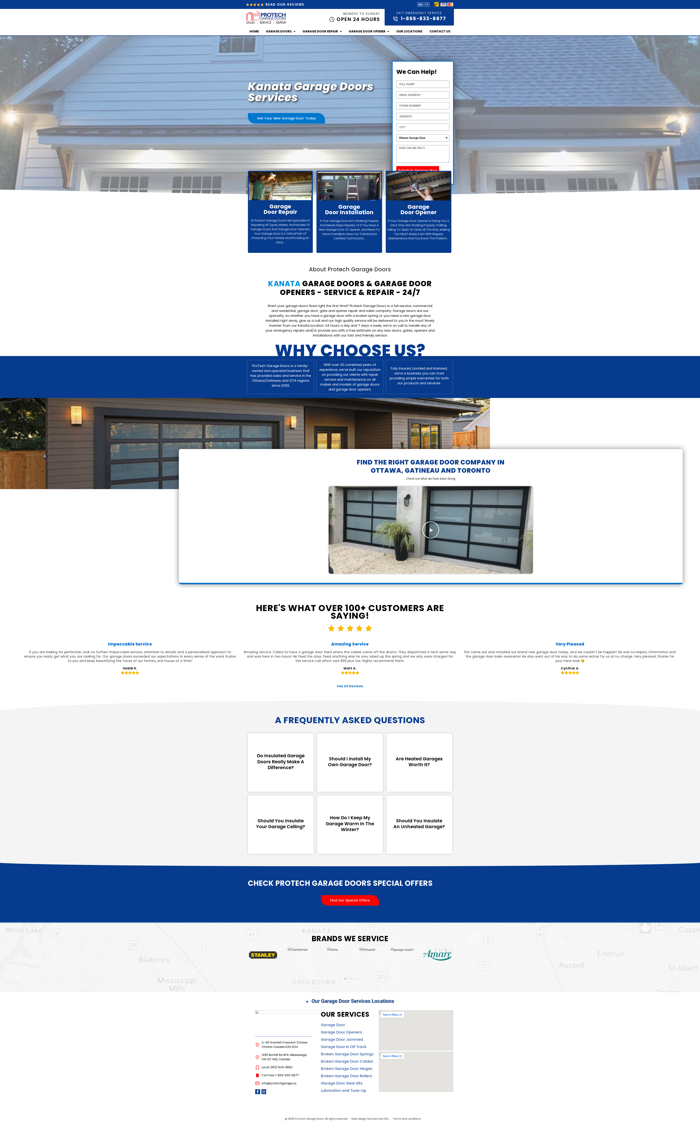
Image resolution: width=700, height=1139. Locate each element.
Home (254, 31)
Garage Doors (279, 31)
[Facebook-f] (257, 1091)
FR (427, 4)
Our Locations (409, 31)
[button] (431, 530)
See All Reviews (350, 686)
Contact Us (439, 31)
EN (420, 4)
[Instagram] (263, 1091)
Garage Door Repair (320, 31)
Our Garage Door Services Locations (353, 1001)
